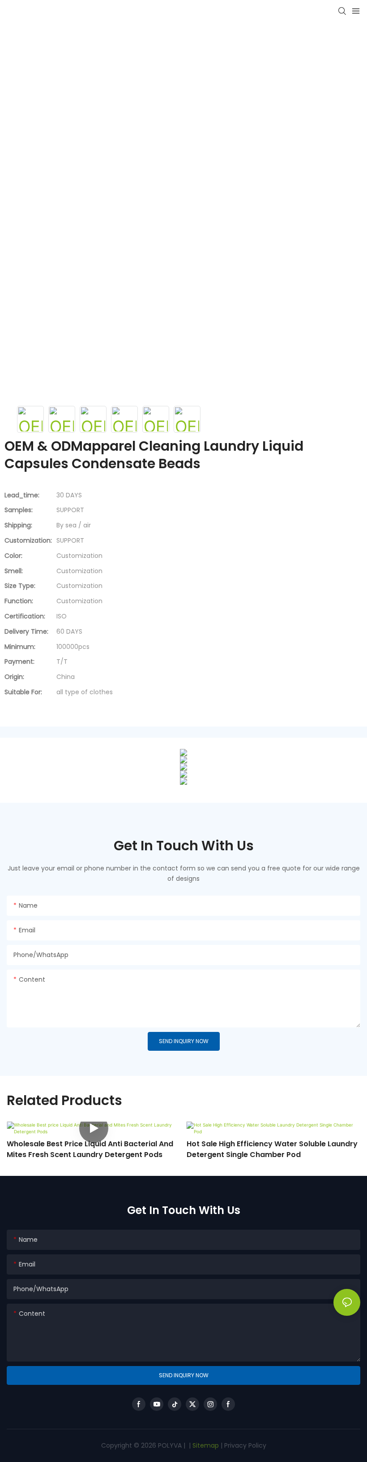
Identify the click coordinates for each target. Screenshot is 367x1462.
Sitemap (205, 1445)
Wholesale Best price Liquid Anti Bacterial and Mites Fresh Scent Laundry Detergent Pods (90, 1149)
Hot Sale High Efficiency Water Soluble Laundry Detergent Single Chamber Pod (272, 1149)
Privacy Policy (245, 1445)
